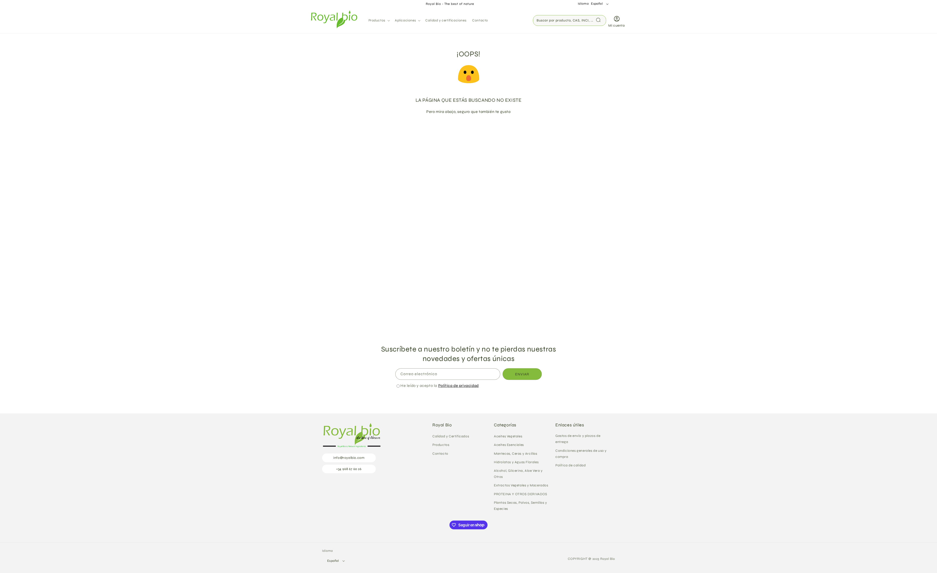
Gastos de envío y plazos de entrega (577, 439)
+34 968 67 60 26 (349, 469)
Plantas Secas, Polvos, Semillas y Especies (520, 506)
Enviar (522, 374)
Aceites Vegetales (508, 436)
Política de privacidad (458, 385)
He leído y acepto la (439, 385)
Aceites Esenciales (509, 445)
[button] (379, 20)
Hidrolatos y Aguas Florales (516, 462)
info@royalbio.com (348, 458)
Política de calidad (570, 465)
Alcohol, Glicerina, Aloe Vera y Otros (518, 474)
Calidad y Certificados (450, 436)
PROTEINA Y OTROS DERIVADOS (520, 494)
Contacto (440, 454)
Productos (440, 445)
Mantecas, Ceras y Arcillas (515, 454)
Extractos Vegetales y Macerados (521, 485)
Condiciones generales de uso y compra (581, 454)
